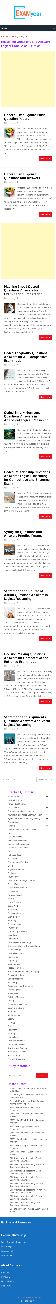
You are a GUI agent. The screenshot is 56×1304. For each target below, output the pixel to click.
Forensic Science (15, 895)
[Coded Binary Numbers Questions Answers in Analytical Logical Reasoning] (9, 433)
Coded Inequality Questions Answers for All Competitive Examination (25, 356)
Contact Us (6, 1277)
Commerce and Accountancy (21, 811)
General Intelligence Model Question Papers (25, 116)
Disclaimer (5, 1286)
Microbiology (14, 917)
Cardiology (13, 939)
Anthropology (14, 1055)
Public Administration (17, 888)
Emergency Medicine (17, 1004)
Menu (4, 28)
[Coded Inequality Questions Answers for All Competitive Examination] (9, 374)
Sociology (12, 873)
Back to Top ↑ (28, 1301)
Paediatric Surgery (16, 968)
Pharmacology (14, 924)
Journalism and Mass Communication (25, 815)
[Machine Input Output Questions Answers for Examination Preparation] (9, 307)
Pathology (12, 920)
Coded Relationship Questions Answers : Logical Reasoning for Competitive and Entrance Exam (27, 477)
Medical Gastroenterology (19, 942)
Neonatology (13, 957)
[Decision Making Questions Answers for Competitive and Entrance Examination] (9, 675)
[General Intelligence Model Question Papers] (9, 132)
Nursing (11, 826)
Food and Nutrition (16, 1041)
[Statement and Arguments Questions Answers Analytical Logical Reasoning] (9, 738)
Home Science (14, 902)
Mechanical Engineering (18, 847)
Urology (11, 1000)
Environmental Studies (18, 862)
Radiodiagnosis (15, 990)
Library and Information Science (22, 829)
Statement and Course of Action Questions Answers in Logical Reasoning (26, 594)
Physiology (13, 928)
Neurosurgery (14, 964)
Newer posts (45, 779)
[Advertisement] (28, 79)
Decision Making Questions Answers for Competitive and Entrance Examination (26, 657)
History (11, 898)
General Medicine (15, 979)
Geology (11, 1026)
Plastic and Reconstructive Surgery (23, 971)
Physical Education (16, 869)
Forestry (11, 1033)
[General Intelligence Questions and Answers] (9, 191)
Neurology (12, 935)
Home (4, 36)
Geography (13, 822)
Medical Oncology (16, 953)
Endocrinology (14, 949)
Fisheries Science (16, 855)
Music (10, 866)
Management (14, 891)
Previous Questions (16, 1059)
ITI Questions (14, 807)
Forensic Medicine (16, 913)
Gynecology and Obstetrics (20, 986)
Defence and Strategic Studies (21, 880)
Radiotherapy (14, 1015)
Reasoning (13, 36)
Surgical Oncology (16, 975)
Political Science (15, 884)
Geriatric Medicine (16, 1008)
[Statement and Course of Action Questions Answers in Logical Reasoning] (9, 612)
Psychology (13, 877)
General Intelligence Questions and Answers (22, 175)
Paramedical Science (17, 804)
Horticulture (13, 1037)
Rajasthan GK (7, 1251)
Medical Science (15, 800)
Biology (11, 851)
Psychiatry (12, 982)
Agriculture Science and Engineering (24, 818)
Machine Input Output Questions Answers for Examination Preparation (23, 290)
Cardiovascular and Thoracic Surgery (24, 946)
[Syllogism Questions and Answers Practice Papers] (9, 549)
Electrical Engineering (17, 840)
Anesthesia (13, 993)
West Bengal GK (8, 1246)
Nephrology (13, 960)
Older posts (9, 779)
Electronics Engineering (18, 844)
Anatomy (12, 1011)
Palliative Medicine (16, 997)
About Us (5, 1272)
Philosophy (13, 858)
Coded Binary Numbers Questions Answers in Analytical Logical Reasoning (26, 416)
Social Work (13, 906)
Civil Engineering (15, 837)
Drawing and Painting (17, 1048)
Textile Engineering (16, 1044)
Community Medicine (17, 931)
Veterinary (12, 1030)
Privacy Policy (7, 1281)
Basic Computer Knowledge (14, 1242)
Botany (11, 1019)
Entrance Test (14, 796)
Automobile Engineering (18, 1051)
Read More (45, 158)
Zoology (11, 1022)
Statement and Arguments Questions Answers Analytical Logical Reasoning (27, 720)
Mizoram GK (6, 1255)
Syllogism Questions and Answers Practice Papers (23, 533)
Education (12, 909)
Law (9, 833)
